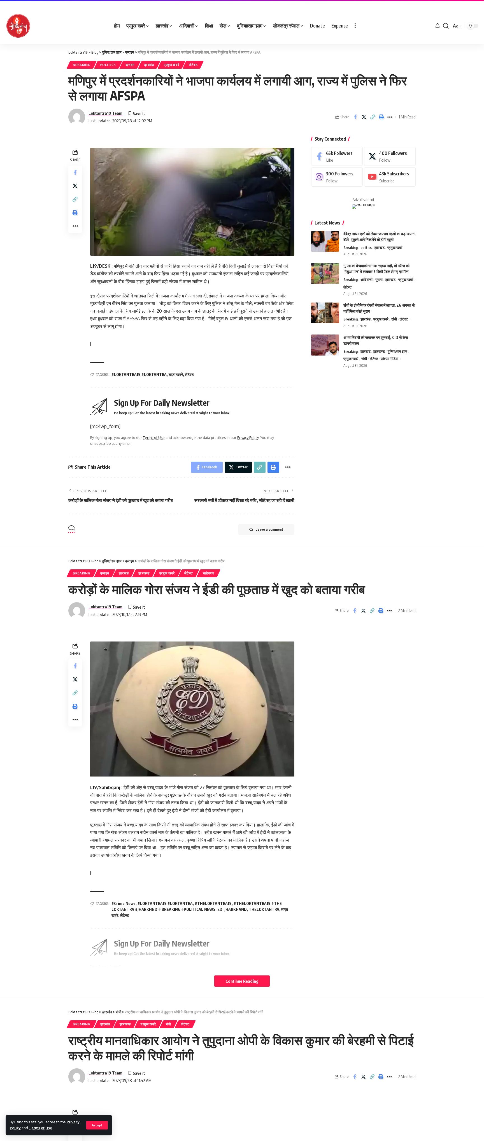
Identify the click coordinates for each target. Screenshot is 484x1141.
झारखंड (149, 65)
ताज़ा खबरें (176, 374)
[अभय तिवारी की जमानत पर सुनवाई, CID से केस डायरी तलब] (325, 345)
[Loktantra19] (18, 25)
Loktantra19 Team (105, 113)
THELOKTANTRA (264, 909)
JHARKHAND (235, 909)
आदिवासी (366, 280)
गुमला (379, 280)
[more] (355, 25)
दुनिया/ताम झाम (397, 351)
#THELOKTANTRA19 (213, 903)
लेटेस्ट (193, 65)
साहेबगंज (208, 573)
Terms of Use (40, 1128)
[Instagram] (337, 177)
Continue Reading (242, 981)
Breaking (81, 65)
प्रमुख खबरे (171, 65)
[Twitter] (390, 156)
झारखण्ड (379, 351)
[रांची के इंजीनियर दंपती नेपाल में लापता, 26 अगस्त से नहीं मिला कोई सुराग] (325, 313)
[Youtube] (390, 177)
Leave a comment (269, 529)
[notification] (437, 26)
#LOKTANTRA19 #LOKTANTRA (139, 374)
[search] (446, 25)
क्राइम (129, 65)
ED (219, 909)
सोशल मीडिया (389, 359)
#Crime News (123, 903)
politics (108, 65)
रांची (394, 319)
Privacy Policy (248, 437)
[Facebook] (337, 156)
